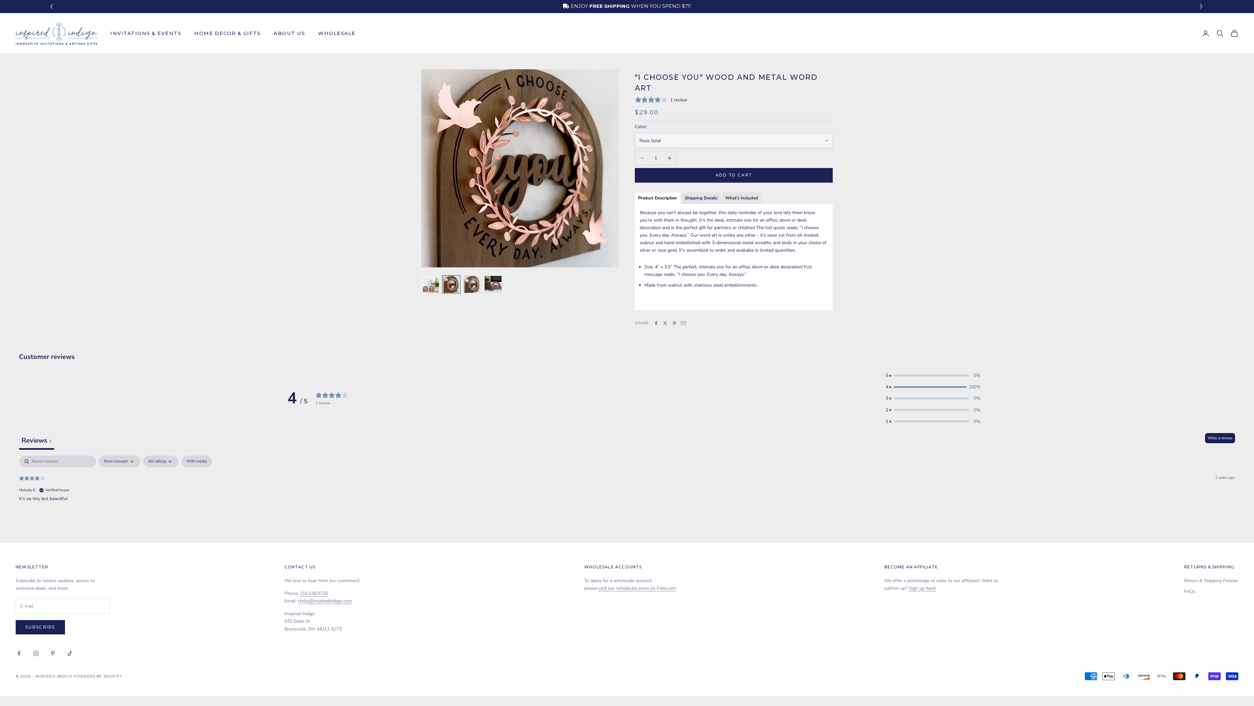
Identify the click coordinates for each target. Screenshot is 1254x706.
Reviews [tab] (37, 440)
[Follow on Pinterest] (53, 653)
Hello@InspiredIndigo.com (325, 601)
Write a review (1220, 438)
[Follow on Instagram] (36, 653)
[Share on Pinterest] (674, 323)
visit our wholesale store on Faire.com (637, 588)
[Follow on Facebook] (19, 653)
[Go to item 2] (451, 284)
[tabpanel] (627, 497)
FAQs (1190, 591)
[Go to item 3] (472, 284)
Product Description (657, 198)
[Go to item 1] (430, 284)
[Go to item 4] (493, 284)
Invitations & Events (145, 33)
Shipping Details (701, 198)
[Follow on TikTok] (70, 653)
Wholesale (337, 33)
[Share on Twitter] (665, 323)
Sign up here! (922, 588)
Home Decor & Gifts (227, 33)
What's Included (741, 198)
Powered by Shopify (98, 676)
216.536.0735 (314, 593)
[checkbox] (196, 461)
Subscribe (40, 627)
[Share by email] (683, 323)
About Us (289, 33)
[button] (1202, 7)
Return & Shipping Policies (1211, 581)
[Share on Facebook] (656, 323)
